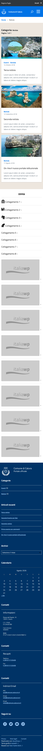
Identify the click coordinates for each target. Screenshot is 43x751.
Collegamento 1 (12, 202)
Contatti (23, 739)
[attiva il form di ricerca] (32, 12)
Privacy (3, 739)
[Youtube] (17, 724)
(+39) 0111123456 (9, 660)
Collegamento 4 (12, 225)
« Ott (3, 595)
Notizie (13, 62)
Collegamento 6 (8, 239)
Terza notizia (10, 70)
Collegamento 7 (8, 246)
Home (3, 20)
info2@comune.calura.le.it (12, 703)
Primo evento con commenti (10, 529)
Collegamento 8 (8, 253)
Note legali (13, 739)
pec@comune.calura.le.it (11, 692)
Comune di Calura (15, 12)
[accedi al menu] (38, 11)
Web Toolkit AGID (15, 745)
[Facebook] (5, 724)
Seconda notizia (11, 119)
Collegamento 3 (12, 217)
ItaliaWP (14, 743)
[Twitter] (11, 724)
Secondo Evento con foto (9, 518)
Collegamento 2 (12, 209)
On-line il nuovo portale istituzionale (21, 168)
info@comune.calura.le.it (11, 698)
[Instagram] (23, 724)
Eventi (6, 62)
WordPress (16, 741)
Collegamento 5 (8, 232)
